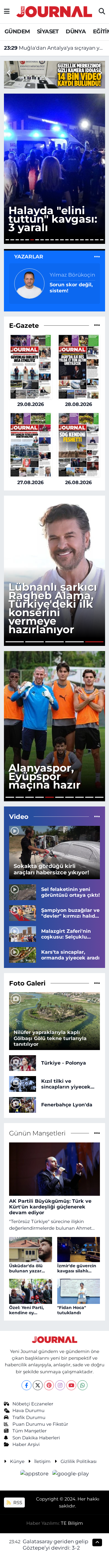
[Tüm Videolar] (97, 816)
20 (102, 239)
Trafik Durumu (28, 1417)
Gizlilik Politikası (79, 1461)
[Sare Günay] (29, 283)
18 (92, 239)
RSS (17, 1502)
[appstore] (35, 1475)
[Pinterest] (49, 1385)
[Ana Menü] (7, 11)
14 (72, 239)
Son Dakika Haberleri (36, 1438)
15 (77, 239)
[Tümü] (97, 325)
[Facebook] (26, 1385)
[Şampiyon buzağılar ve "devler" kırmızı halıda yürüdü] (22, 912)
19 (96, 239)
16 (82, 239)
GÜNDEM (17, 31)
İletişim (42, 1461)
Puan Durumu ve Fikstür (40, 1424)
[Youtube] (71, 1385)
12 (62, 239)
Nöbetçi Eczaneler (32, 1404)
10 (52, 239)
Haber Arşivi (26, 1444)
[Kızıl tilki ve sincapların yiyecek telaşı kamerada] (22, 1083)
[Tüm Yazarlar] (97, 257)
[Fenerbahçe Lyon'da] (22, 1104)
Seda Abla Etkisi (70, 288)
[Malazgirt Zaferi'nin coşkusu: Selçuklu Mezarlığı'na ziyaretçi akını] (22, 933)
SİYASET (48, 31)
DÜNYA (76, 31)
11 (57, 239)
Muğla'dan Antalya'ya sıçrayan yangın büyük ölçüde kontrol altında (54, 48)
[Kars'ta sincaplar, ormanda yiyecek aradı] (22, 954)
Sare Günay (64, 278)
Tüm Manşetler (29, 1431)
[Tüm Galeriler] (97, 983)
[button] (100, 73)
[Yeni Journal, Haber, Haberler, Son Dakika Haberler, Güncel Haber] (54, 10)
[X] (38, 1385)
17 (87, 239)
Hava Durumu (28, 1410)
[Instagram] (60, 1385)
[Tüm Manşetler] (97, 1133)
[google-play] (70, 1475)
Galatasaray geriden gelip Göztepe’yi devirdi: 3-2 (55, 1544)
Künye (17, 1461)
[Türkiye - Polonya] (22, 1062)
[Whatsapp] (83, 1385)
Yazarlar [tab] (28, 257)
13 (67, 239)
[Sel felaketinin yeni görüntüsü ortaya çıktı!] (22, 892)
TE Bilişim (72, 1523)
